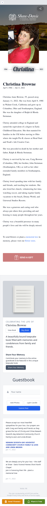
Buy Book (25, 330)
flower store (30, 240)
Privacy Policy (16, 495)
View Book (12, 330)
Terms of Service (30, 495)
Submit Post (23, 408)
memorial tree (32, 236)
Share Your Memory (16, 367)
